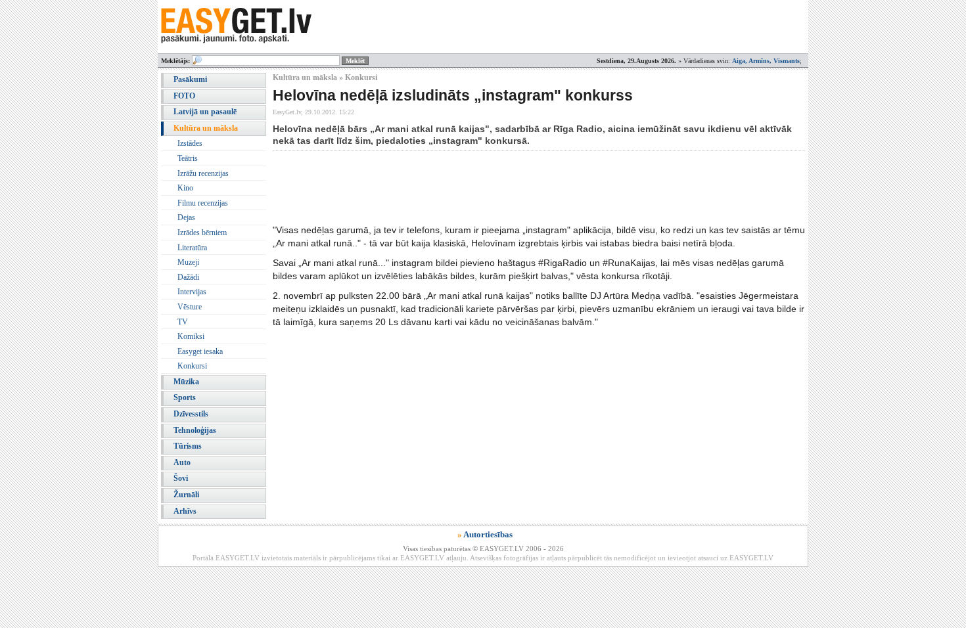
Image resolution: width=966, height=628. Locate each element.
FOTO (184, 96)
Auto (182, 462)
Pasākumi (190, 79)
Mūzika (186, 381)
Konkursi (192, 365)
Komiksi (190, 336)
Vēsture (189, 306)
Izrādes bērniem (202, 232)
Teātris (187, 158)
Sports (184, 397)
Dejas (186, 217)
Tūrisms (187, 446)
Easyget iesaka (200, 351)
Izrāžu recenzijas (203, 173)
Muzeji (188, 262)
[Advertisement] (512, 187)
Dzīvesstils (190, 413)
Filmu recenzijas (202, 203)
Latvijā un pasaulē (205, 111)
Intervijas (191, 291)
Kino (185, 187)
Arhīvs (184, 511)
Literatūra (192, 247)
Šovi (180, 478)
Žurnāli (186, 494)
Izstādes (189, 143)
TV (182, 321)
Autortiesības (488, 534)
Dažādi (188, 277)
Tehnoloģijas (194, 430)
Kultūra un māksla (205, 128)
